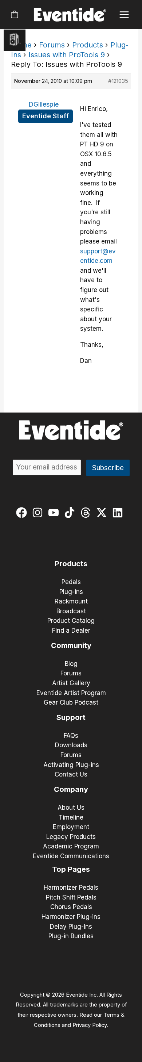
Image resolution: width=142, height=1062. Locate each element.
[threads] (87, 512)
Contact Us (71, 774)
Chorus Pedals (71, 906)
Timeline (71, 817)
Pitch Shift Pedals (71, 897)
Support (71, 717)
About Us (71, 807)
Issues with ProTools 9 (66, 54)
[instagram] (39, 512)
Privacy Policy (89, 1025)
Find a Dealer (71, 630)
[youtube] (55, 512)
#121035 (118, 80)
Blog (71, 663)
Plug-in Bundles (71, 936)
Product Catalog (71, 620)
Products (87, 45)
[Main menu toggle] (124, 15)
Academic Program (71, 846)
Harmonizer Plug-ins (71, 916)
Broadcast (71, 611)
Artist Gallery (71, 683)
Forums (52, 45)
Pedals (71, 582)
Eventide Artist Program (71, 693)
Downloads (71, 745)
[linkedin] (119, 512)
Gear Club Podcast (71, 702)
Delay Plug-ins (71, 926)
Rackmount (71, 601)
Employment (71, 827)
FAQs (71, 735)
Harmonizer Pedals (71, 887)
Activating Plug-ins (71, 764)
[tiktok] (71, 512)
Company (71, 789)
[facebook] (23, 512)
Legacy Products (71, 836)
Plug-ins (71, 591)
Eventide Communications (71, 856)
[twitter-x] (103, 512)
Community (71, 645)
